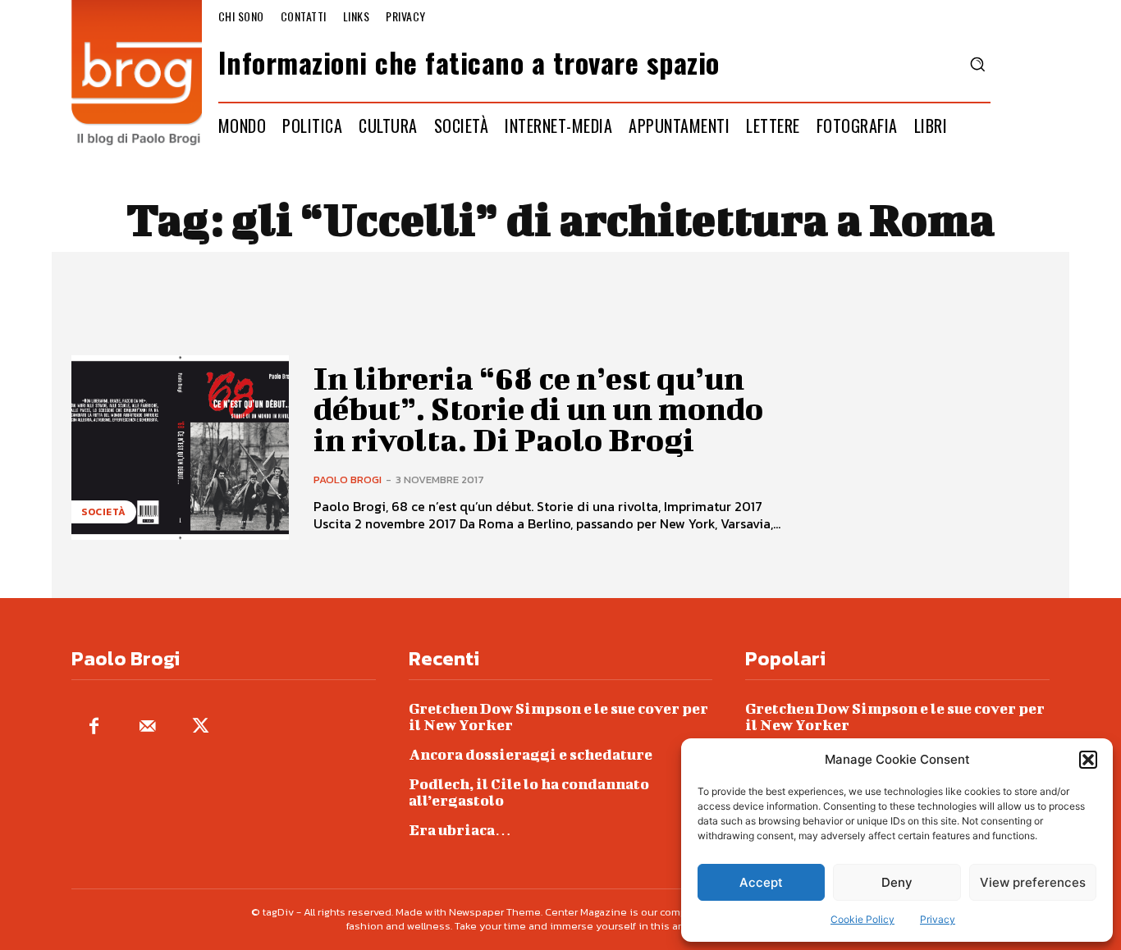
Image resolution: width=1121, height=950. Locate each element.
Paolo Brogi (347, 479)
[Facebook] (94, 727)
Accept (761, 882)
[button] (1088, 759)
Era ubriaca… (460, 829)
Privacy (937, 919)
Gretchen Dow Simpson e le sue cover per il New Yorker (558, 716)
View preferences (1033, 882)
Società (103, 512)
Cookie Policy (862, 919)
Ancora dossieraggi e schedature (530, 754)
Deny (897, 882)
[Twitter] (200, 727)
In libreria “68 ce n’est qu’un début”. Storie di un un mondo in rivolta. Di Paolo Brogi (538, 409)
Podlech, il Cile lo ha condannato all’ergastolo (529, 792)
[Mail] (147, 727)
